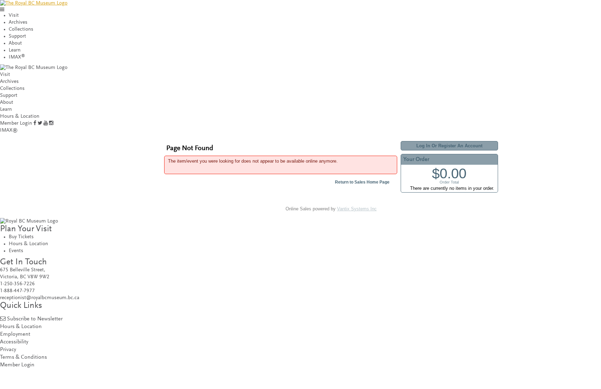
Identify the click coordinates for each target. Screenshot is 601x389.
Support (17, 36)
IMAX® (9, 130)
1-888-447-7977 (17, 291)
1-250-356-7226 (17, 284)
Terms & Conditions (23, 357)
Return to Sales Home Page (362, 182)
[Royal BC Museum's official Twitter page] (40, 123)
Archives (18, 22)
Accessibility (14, 342)
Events (16, 251)
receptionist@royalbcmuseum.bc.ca (39, 298)
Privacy (8, 349)
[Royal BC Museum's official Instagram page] (51, 123)
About (15, 43)
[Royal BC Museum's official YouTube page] (45, 123)
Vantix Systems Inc (357, 208)
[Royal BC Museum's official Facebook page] (34, 123)
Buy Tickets (21, 237)
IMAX (17, 57)
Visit (14, 15)
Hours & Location (19, 116)
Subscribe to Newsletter (35, 319)
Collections (21, 29)
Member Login (16, 123)
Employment (15, 334)
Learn (15, 50)
